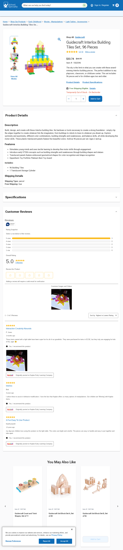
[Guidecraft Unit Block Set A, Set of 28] (61, 487)
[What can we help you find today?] (84, 5)
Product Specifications (92, 82)
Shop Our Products (18, 22)
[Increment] (83, 99)
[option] (14, 40)
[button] (99, 5)
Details (93, 88)
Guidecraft (80, 37)
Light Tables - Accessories (76, 22)
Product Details (73, 82)
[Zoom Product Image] (59, 39)
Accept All (64, 541)
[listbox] (14, 53)
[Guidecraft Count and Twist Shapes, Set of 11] (27, 487)
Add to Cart (95, 99)
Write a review (90, 52)
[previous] (5, 506)
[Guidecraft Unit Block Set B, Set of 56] (95, 487)
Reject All (46, 541)
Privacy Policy (57, 535)
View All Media (14, 77)
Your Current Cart (115, 5)
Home (5, 22)
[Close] (71, 529)
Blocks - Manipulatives (53, 22)
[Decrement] (68, 99)
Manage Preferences (13, 541)
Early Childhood (34, 22)
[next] (14, 71)
